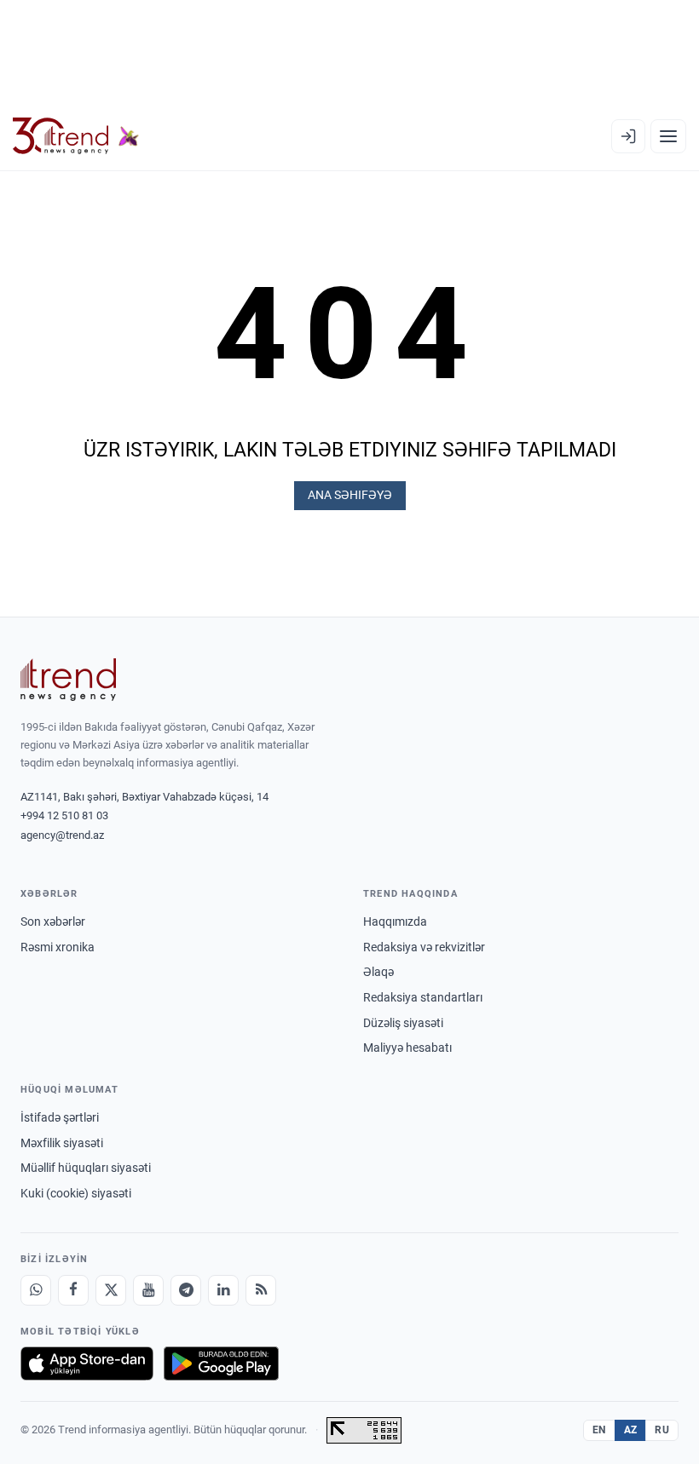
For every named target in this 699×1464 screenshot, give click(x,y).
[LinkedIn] (223, 1290)
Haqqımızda (395, 921)
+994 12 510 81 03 (64, 815)
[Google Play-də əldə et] (221, 1363)
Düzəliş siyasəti (403, 1023)
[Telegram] (185, 1290)
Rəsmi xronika (57, 947)
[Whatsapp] (35, 1290)
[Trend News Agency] (68, 679)
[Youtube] (148, 1290)
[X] (110, 1290)
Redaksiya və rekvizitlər (424, 947)
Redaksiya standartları (422, 997)
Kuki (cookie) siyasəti (75, 1193)
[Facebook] (73, 1290)
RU (662, 1430)
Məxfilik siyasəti (61, 1143)
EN (599, 1430)
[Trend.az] (76, 136)
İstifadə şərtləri (59, 1117)
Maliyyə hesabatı (407, 1047)
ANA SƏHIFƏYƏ (350, 495)
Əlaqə (378, 972)
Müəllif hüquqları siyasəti (85, 1167)
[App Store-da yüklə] (86, 1363)
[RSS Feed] (261, 1290)
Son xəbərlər (52, 921)
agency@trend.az (62, 835)
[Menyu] (668, 136)
